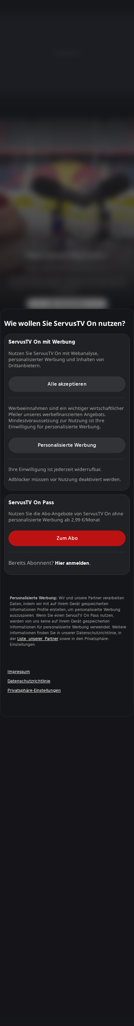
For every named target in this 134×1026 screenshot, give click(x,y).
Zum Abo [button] (67, 538)
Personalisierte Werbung (67, 445)
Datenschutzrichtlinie (28, 681)
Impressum (18, 671)
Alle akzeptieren (67, 384)
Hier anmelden (72, 563)
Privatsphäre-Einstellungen (34, 690)
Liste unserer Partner (37, 639)
